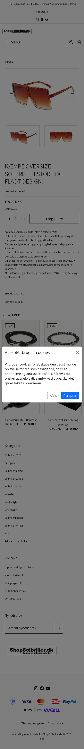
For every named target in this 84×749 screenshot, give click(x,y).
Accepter (70, 395)
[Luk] (77, 352)
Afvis (53, 395)
